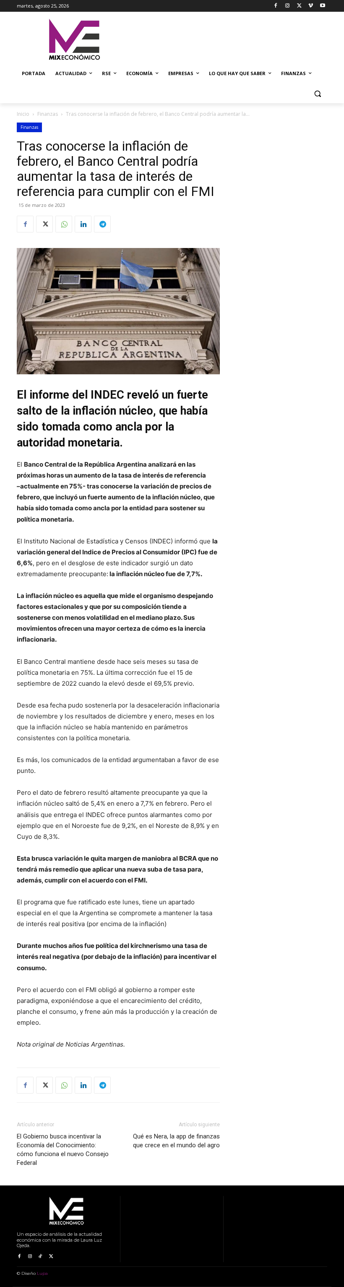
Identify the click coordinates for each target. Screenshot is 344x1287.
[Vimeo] (310, 6)
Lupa (42, 1273)
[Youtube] (322, 6)
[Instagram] (287, 6)
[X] (299, 6)
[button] (317, 94)
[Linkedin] (83, 224)
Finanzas (47, 113)
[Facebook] (276, 6)
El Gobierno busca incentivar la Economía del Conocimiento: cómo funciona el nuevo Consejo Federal (63, 1150)
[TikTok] (40, 1256)
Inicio (23, 113)
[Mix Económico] (74, 40)
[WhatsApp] (63, 224)
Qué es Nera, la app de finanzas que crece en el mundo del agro (176, 1141)
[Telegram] (102, 224)
